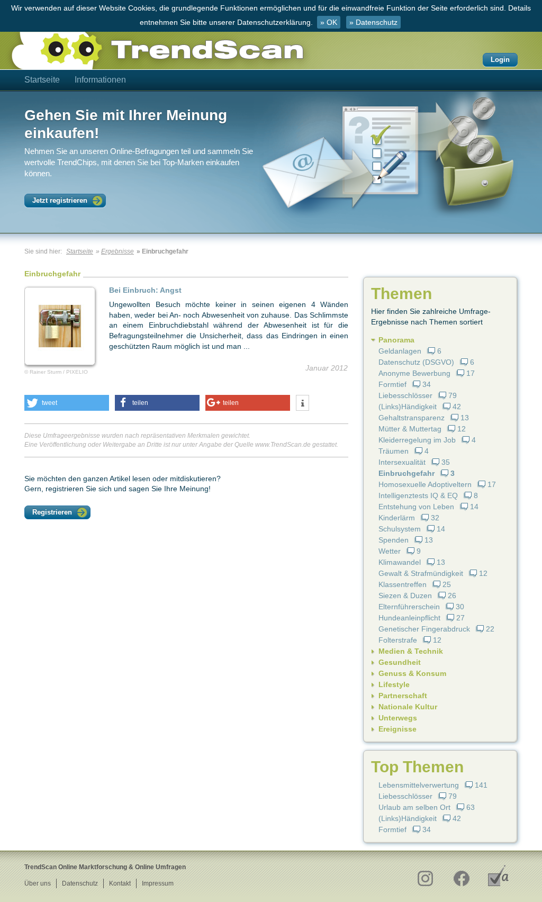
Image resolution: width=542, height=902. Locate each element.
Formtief (392, 384)
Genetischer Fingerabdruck (424, 629)
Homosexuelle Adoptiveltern (425, 484)
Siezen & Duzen (405, 595)
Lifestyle (394, 684)
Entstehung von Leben (416, 506)
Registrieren (52, 512)
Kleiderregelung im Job (417, 440)
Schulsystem (399, 529)
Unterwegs (397, 718)
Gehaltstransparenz (411, 417)
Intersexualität (402, 462)
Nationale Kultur (407, 706)
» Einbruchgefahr (162, 251)
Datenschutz (80, 883)
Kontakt (120, 883)
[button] (66, 403)
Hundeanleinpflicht (409, 618)
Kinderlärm (396, 517)
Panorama (396, 340)
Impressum (158, 883)
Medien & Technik (410, 651)
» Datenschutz (373, 22)
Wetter (389, 551)
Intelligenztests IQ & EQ (418, 495)
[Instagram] (424, 875)
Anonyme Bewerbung (414, 373)
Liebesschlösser (405, 395)
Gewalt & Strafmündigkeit (420, 573)
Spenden (393, 540)
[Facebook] (461, 875)
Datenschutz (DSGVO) (416, 362)
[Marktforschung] (498, 875)
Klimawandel (399, 562)
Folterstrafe (397, 640)
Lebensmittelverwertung (418, 785)
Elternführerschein (409, 606)
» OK (328, 22)
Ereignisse (397, 729)
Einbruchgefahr (406, 473)
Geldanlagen (399, 351)
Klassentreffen (402, 584)
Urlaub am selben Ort (414, 807)
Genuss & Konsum (412, 673)
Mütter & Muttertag (409, 429)
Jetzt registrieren (59, 200)
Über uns (37, 883)
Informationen (100, 79)
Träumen (393, 451)
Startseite (42, 79)
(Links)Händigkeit (407, 406)
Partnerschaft (402, 695)
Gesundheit (399, 662)
